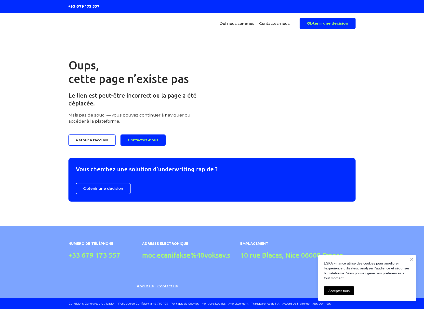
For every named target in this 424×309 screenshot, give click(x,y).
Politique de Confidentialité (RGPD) (143, 303)
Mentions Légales (213, 303)
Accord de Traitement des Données (306, 303)
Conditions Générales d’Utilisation (92, 303)
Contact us (167, 286)
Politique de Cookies (185, 303)
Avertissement (238, 303)
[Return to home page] (103, 23)
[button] (328, 23)
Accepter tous (339, 291)
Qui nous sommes (237, 23)
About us (145, 286)
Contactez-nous (274, 23)
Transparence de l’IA (265, 303)
